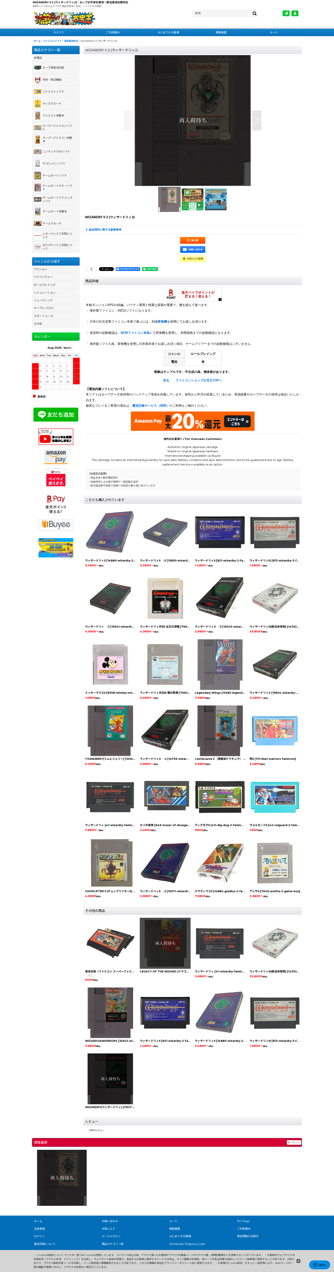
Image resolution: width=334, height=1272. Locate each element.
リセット (295, 1142)
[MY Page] (294, 13)
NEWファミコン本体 (135, 332)
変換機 (162, 321)
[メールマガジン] (286, 13)
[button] (128, 120)
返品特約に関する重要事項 (105, 229)
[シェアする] (91, 269)
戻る (166, 380)
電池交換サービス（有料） (150, 405)
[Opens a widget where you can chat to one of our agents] (319, 1265)
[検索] (255, 13)
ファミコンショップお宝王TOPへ (199, 380)
